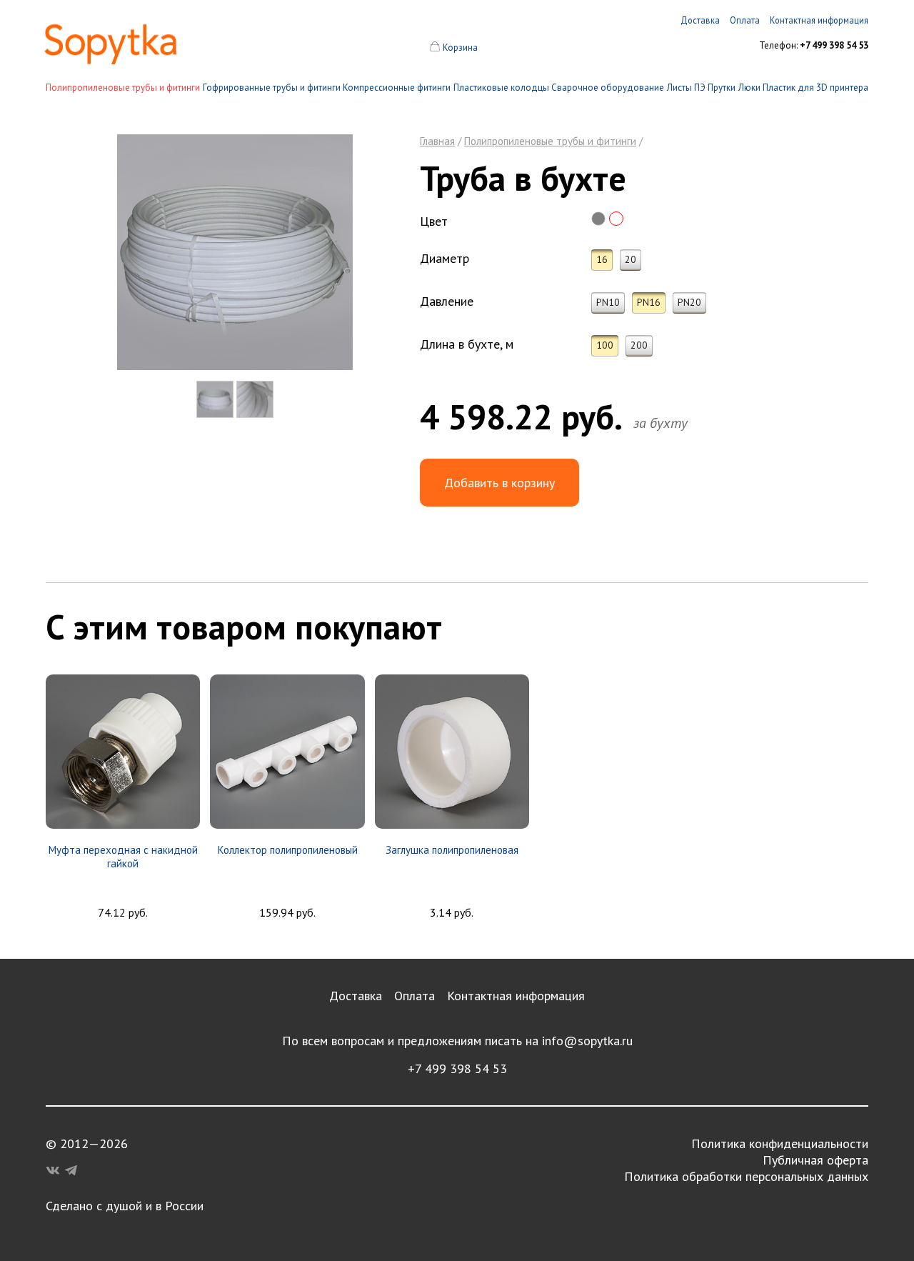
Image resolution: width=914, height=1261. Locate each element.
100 (604, 345)
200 (639, 345)
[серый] (598, 218)
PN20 (689, 302)
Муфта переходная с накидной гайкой (123, 856)
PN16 (649, 302)
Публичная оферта (815, 1160)
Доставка (355, 995)
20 (630, 259)
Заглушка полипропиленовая (452, 850)
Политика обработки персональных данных (746, 1176)
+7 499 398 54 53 (457, 1068)
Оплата (414, 995)
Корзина (460, 47)
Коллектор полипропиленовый (288, 850)
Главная (437, 141)
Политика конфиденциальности (779, 1143)
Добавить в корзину (499, 482)
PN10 (608, 302)
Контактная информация (516, 995)
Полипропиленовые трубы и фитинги (123, 87)
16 (602, 259)
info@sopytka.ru (587, 1040)
